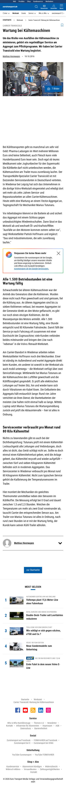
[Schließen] (58, 253)
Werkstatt (15, 13)
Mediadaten (49, 1)
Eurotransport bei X (22, 743)
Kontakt (9, 725)
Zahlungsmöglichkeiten (50, 769)
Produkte (21, 1)
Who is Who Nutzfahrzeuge (18, 723)
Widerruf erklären (13, 769)
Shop (29, 1)
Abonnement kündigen (32, 766)
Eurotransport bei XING (43, 743)
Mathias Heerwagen (11, 56)
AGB (57, 725)
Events (23, 13)
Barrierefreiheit (40, 728)
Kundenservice (38, 1)
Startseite (25, 699)
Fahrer (5, 13)
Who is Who (43, 13)
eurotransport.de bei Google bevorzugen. (31, 268)
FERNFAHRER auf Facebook (45, 740)
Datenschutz (25, 728)
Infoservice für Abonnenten (27, 725)
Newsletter (52, 723)
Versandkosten (30, 769)
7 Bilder (55, 88)
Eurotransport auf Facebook (18, 740)
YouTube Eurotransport (21, 754)
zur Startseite (33, 569)
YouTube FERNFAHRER (44, 754)
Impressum (47, 725)
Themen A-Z (39, 723)
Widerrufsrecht (51, 766)
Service (31, 13)
